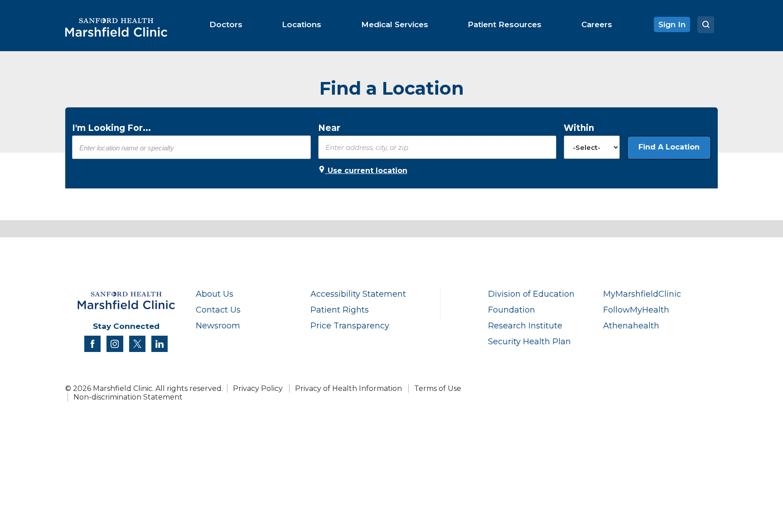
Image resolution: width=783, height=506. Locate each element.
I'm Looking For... (111, 128)
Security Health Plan (529, 341)
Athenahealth (631, 325)
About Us (214, 294)
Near (329, 128)
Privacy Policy (258, 388)
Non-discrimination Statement (128, 397)
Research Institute (525, 325)
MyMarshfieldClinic (642, 294)
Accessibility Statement (358, 294)
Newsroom (218, 325)
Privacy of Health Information (348, 388)
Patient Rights (339, 309)
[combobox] (191, 147)
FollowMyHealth (636, 309)
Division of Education (531, 294)
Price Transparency (349, 325)
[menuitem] (226, 24)
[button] (669, 147)
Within (579, 128)
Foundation (511, 309)
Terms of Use (437, 388)
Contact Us (218, 309)
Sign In (672, 24)
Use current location (366, 170)
